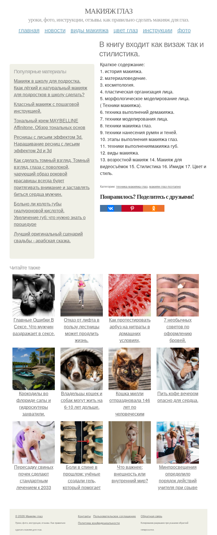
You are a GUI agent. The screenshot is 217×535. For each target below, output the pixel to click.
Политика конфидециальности (99, 523)
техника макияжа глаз (131, 186)
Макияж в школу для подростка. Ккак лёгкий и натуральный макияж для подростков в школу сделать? (50, 88)
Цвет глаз (126, 30)
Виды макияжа (89, 30)
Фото (184, 30)
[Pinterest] (132, 208)
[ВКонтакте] (110, 208)
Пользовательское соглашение (114, 516)
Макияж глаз (108, 11)
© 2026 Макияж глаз (29, 516)
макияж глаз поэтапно (165, 186)
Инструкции (157, 30)
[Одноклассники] (153, 208)
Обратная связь (151, 516)
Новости (55, 30)
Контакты (84, 516)
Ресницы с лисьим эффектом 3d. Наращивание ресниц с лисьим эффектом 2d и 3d (48, 144)
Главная (29, 30)
